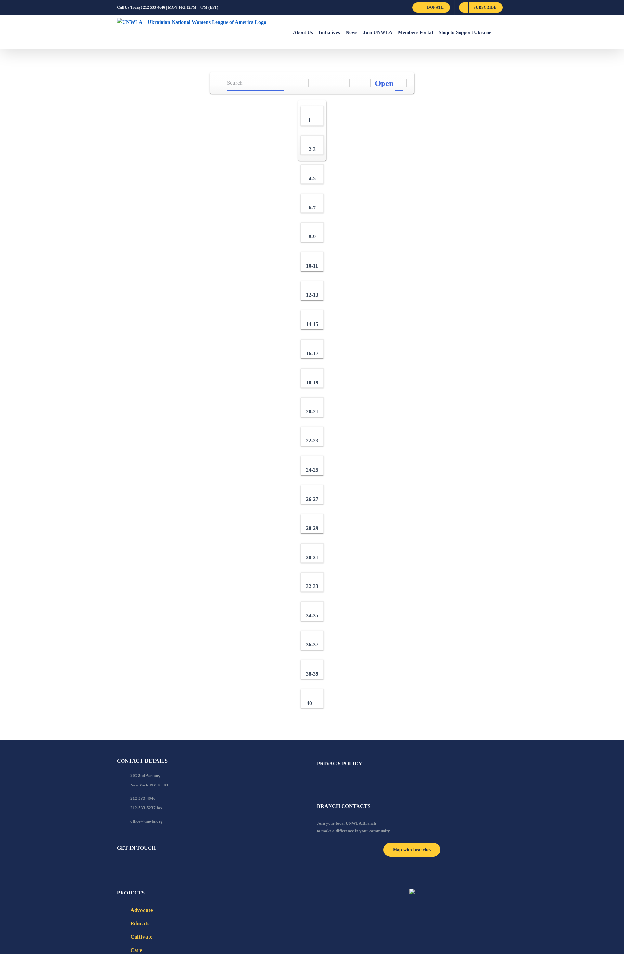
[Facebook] (119, 865)
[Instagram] (145, 865)
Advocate (141, 910)
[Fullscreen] (329, 83)
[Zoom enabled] (343, 83)
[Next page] (364, 83)
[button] (499, 32)
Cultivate (141, 937)
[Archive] (217, 83)
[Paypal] (136, 865)
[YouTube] (128, 865)
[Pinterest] (154, 865)
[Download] (316, 83)
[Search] (288, 83)
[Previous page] (357, 83)
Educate (140, 923)
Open (384, 83)
